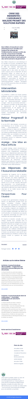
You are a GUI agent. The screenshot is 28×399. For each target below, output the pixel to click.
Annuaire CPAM (18, 361)
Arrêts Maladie (18, 359)
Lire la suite (4, 288)
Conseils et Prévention (20, 353)
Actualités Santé (18, 348)
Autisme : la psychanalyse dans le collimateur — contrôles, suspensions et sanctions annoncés (13, 298)
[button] (14, 10)
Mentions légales (18, 363)
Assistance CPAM (18, 351)
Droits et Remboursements (19, 356)
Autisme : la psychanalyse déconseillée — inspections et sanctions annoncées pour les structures (12, 267)
